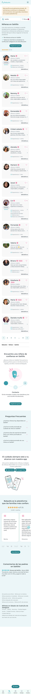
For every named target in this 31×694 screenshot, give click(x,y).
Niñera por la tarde (23, 596)
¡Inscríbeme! (15, 552)
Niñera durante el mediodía (9, 596)
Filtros (26, 19)
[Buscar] (3, 19)
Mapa (16, 686)
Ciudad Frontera (10, 611)
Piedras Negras (22, 609)
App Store (10, 470)
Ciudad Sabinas (6, 613)
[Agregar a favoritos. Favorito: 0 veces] (26, 111)
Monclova (14, 609)
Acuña (3, 611)
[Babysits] (6, 2)
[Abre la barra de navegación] (27, 2)
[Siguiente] (27, 338)
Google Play (21, 470)
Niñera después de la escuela (10, 600)
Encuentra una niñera (8, 594)
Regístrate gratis (15, 45)
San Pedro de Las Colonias (9, 617)
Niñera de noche (6, 598)
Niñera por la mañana (20, 594)
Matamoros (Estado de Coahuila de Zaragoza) (14, 615)
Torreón (4, 609)
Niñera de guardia (17, 598)
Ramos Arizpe (20, 611)
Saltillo (9, 609)
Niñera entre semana (7, 602)
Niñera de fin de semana (21, 602)
